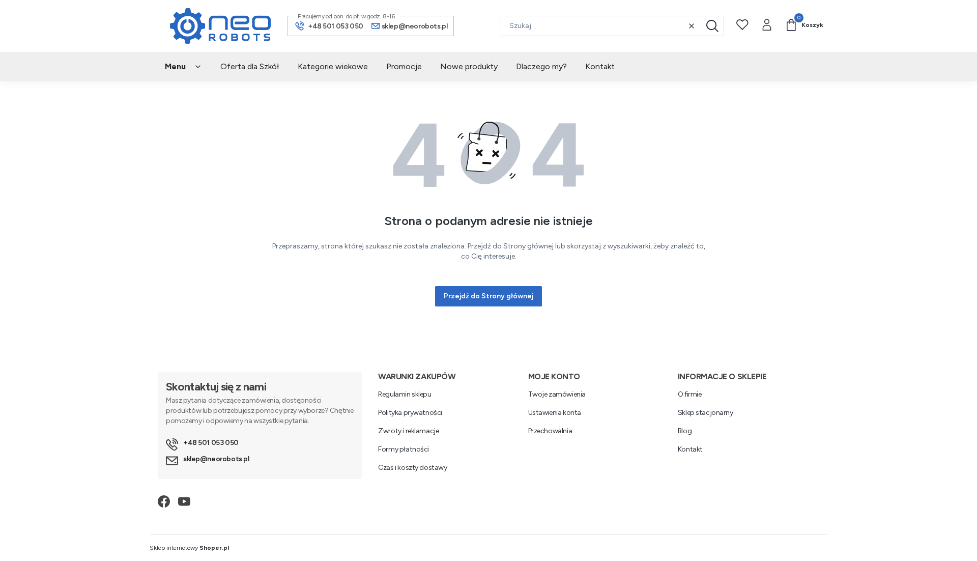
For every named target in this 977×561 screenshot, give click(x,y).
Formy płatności (403, 449)
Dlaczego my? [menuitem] (541, 66)
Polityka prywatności (410, 412)
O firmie (690, 394)
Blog (685, 431)
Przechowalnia (550, 431)
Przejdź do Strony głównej (488, 296)
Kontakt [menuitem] (600, 66)
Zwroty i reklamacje (408, 431)
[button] (712, 26)
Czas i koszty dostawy (412, 467)
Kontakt (690, 449)
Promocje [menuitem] (404, 66)
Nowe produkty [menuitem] (469, 66)
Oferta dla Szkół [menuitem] (249, 66)
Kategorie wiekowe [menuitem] (333, 66)
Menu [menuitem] (175, 66)
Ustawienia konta (554, 412)
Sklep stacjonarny (705, 412)
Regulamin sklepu (404, 394)
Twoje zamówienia (557, 394)
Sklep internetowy (189, 547)
